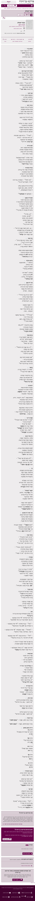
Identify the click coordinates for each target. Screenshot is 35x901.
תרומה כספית (12, 5)
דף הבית (31, 8)
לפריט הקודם (30, 40)
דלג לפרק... (20, 15)
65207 (8, 1)
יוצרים (27, 8)
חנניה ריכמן (21, 8)
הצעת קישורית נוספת (26, 865)
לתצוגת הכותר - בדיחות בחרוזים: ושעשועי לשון (17, 40)
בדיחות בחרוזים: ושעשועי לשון (11, 8)
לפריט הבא (5, 40)
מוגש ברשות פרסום (18, 28)
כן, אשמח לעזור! (17, 879)
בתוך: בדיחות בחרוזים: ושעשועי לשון (17, 26)
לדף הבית (33, 882)
